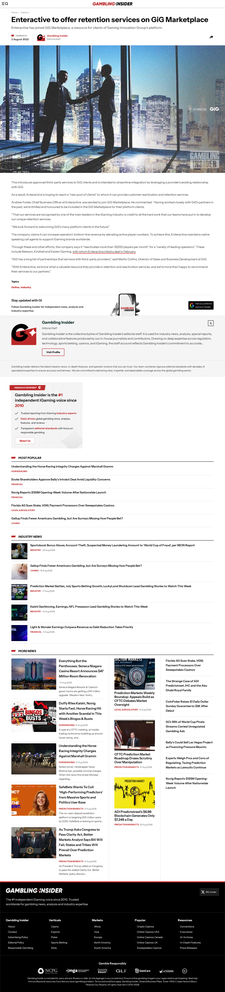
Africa (97, 926)
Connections (187, 926)
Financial (17, 484)
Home (14, 12)
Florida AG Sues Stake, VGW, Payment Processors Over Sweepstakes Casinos (62, 505)
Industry (25, 12)
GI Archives (186, 937)
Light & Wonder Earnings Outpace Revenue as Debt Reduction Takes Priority (81, 627)
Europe (98, 937)
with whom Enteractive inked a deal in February (104, 251)
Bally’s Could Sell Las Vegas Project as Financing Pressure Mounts (189, 744)
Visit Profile (53, 352)
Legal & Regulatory (23, 510)
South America (102, 947)
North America (102, 942)
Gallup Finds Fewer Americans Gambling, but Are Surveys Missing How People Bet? (67, 518)
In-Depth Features (190, 942)
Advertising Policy (18, 937)
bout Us (24, 440)
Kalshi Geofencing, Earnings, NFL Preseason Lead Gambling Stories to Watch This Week (89, 606)
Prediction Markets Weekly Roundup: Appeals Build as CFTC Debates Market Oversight (134, 699)
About (11, 926)
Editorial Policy (16, 942)
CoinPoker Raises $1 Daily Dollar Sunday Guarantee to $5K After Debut (187, 706)
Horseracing (19, 471)
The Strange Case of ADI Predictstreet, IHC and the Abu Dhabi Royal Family (186, 685)
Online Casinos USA (148, 931)
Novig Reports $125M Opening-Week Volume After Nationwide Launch (58, 492)
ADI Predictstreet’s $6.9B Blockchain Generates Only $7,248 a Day (134, 816)
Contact (12, 931)
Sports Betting (59, 942)
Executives (186, 931)
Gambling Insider (57, 35)
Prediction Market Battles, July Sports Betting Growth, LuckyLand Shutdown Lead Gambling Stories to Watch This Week (110, 586)
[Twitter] (211, 323)
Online (15, 287)
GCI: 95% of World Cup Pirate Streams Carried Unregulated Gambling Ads (185, 726)
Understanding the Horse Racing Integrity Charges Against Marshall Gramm (62, 466)
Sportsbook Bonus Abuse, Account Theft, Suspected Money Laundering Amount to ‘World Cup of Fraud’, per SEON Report (112, 545)
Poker (54, 937)
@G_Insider (211, 892)
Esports (55, 931)
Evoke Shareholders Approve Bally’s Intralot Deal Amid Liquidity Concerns (60, 479)
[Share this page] (211, 37)
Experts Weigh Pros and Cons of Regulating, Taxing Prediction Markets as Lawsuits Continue (187, 762)
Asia (96, 931)
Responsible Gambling (20, 947)
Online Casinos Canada (150, 937)
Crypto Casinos (145, 926)
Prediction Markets (71, 808)
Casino (15, 523)
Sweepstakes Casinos (149, 947)
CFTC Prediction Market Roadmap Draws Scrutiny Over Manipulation (133, 758)
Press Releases (188, 947)
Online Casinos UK (147, 942)
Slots (54, 947)
